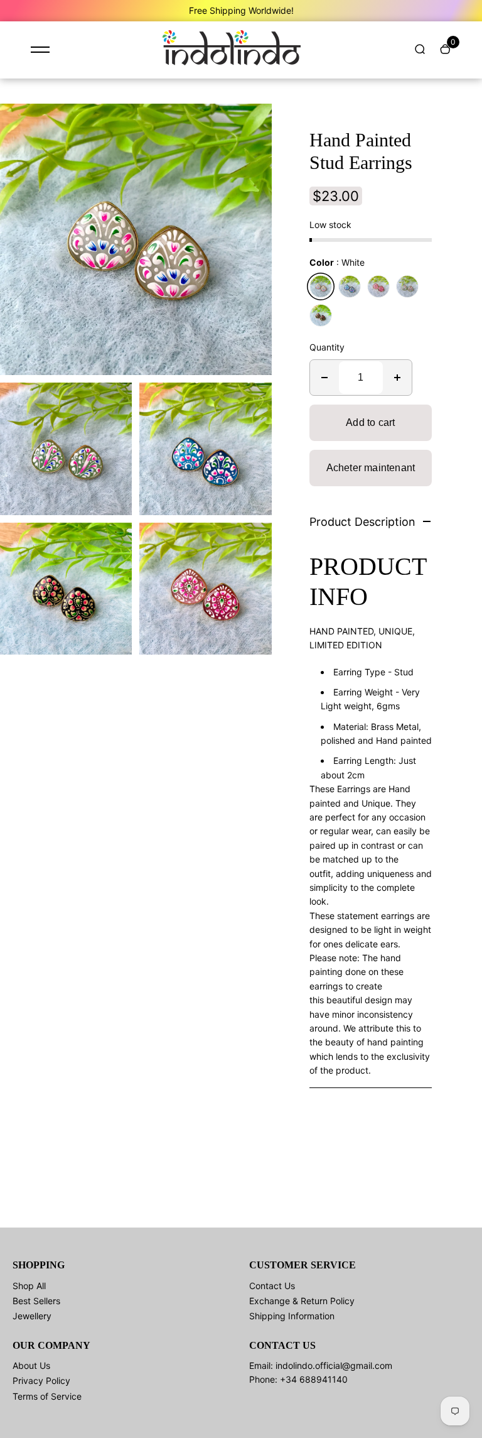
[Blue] (349, 286)
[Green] (407, 286)
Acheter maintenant (370, 467)
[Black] (320, 315)
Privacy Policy (41, 1380)
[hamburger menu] (40, 50)
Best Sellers (36, 1300)
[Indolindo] (232, 62)
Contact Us (272, 1285)
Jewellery (32, 1315)
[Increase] (397, 377)
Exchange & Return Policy (302, 1300)
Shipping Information (292, 1315)
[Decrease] (324, 377)
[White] (320, 286)
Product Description (362, 521)
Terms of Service (47, 1396)
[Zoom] (253, 122)
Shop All (29, 1285)
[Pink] (378, 286)
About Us (31, 1365)
